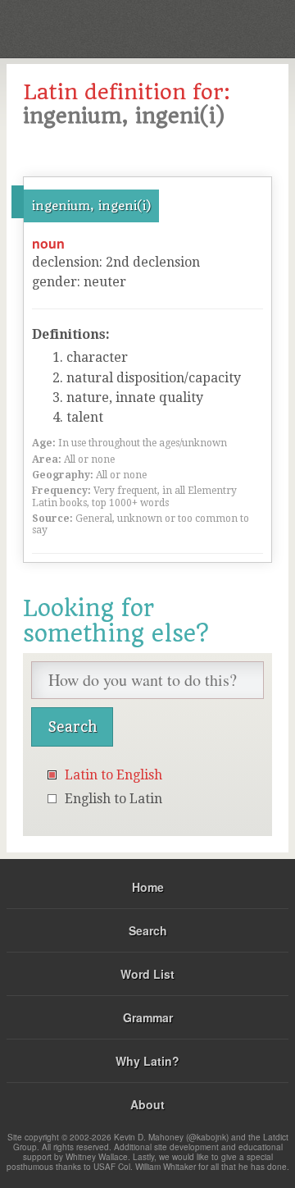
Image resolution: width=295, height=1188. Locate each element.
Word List (147, 974)
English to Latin (113, 798)
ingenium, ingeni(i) (91, 206)
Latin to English (113, 775)
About (147, 1104)
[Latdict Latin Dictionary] (241, 27)
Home (148, 887)
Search (148, 930)
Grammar (148, 1017)
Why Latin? (147, 1061)
